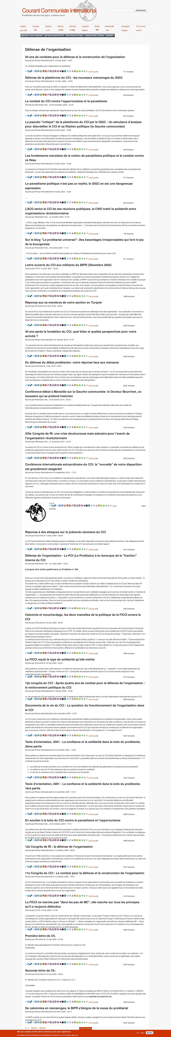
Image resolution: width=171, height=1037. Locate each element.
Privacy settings (85, 1028)
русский (23, 30)
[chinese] (97, 30)
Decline (149, 1033)
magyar (124, 30)
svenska (72, 26)
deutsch (48, 26)
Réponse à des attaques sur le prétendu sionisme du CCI (65, 532)
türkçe (97, 26)
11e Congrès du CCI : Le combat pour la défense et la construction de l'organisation (84, 873)
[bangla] (107, 30)
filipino (85, 30)
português (125, 26)
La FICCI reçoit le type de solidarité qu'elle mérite (60, 659)
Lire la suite (93, 71)
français (36, 26)
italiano (60, 26)
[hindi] (35, 30)
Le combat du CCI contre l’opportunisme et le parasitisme (66, 101)
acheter (109, 35)
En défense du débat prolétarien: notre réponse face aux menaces (72, 362)
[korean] (60, 30)
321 (111, 586)
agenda (24, 35)
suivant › (34, 1028)
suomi (138, 30)
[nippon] (72, 30)
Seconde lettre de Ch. (40, 970)
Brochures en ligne (74, 35)
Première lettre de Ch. (40, 935)
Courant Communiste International (59, 10)
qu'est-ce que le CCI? (54, 35)
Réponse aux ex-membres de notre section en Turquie (63, 302)
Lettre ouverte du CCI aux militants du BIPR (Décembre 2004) (68, 265)
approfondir (91, 35)
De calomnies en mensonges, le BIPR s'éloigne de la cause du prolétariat (76, 1008)
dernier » (43, 1028)
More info (75, 1035)
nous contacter (35, 35)
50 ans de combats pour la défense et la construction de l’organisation (75, 57)
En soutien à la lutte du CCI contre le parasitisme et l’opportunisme (72, 820)
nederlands (109, 26)
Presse (101, 35)
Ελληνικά (140, 26)
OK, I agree (140, 1033)
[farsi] (47, 30)
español (85, 26)
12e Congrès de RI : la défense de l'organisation (59, 846)
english (23, 26)
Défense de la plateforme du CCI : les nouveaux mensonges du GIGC (74, 77)
